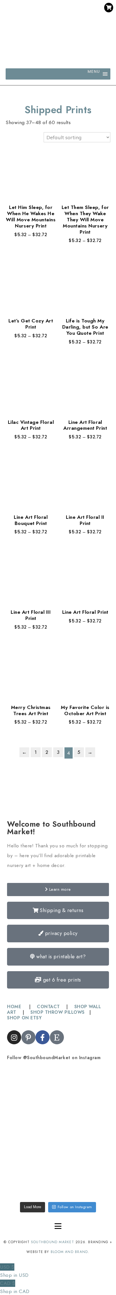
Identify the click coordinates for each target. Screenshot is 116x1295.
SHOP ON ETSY (24, 1018)
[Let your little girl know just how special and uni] (32, 1176)
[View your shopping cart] (108, 7)
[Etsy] (73, 19)
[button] (94, 74)
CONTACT (48, 1006)
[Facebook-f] (63, 19)
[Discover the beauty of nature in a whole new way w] (32, 1133)
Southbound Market (52, 1242)
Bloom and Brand (69, 1251)
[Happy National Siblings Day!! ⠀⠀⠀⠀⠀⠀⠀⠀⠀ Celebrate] (32, 1090)
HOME (15, 1006)
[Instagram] (42, 19)
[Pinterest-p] (52, 19)
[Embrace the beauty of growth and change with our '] (84, 1090)
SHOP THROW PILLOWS (57, 1012)
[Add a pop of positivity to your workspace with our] (84, 1133)
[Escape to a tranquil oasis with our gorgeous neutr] (84, 1176)
